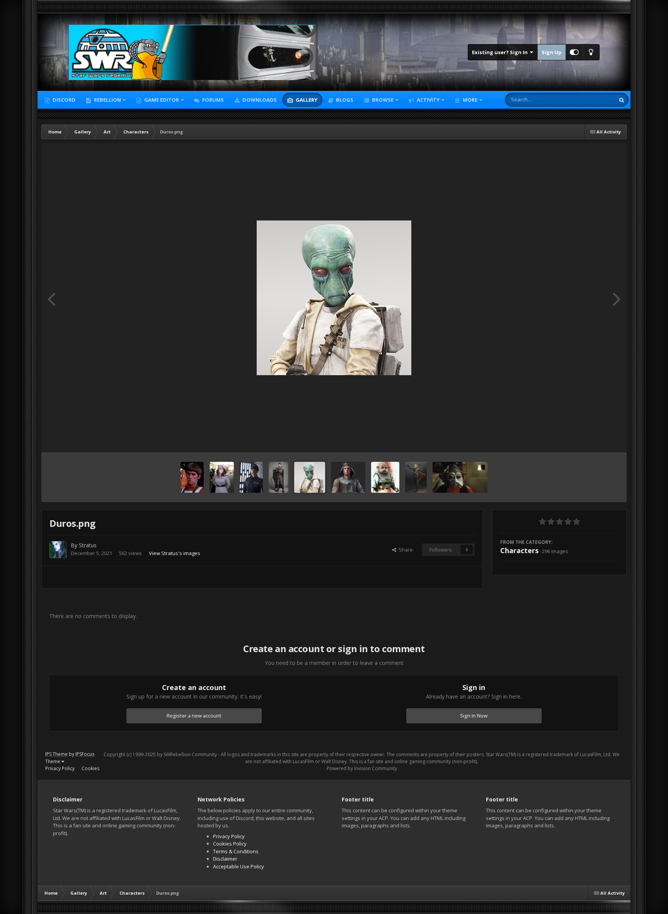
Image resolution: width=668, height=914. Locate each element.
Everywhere (591, 99)
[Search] (622, 100)
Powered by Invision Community (362, 768)
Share (404, 549)
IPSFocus (84, 754)
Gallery (306, 99)
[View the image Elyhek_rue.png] (192, 477)
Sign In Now (473, 715)
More (470, 99)
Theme (53, 761)
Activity (428, 99)
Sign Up (552, 52)
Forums (212, 99)
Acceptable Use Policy (238, 866)
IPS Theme (56, 754)
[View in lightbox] (334, 297)
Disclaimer (225, 858)
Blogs (344, 99)
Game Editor (161, 99)
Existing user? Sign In (501, 52)
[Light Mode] (591, 52)
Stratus (88, 545)
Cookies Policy (230, 843)
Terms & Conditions (236, 851)
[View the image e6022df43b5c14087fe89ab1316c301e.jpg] (251, 477)
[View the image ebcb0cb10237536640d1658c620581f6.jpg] (222, 477)
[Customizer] (574, 52)
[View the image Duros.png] (309, 477)
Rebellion (107, 99)
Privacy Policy (60, 768)
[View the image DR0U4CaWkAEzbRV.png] (348, 477)
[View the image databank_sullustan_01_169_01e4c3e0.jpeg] (460, 477)
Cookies (90, 768)
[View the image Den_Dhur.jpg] (385, 477)
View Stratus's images (174, 553)
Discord (63, 99)
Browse (382, 99)
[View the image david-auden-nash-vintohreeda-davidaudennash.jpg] (416, 477)
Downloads (259, 99)
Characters (519, 550)
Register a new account (194, 715)
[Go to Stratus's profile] (57, 549)
